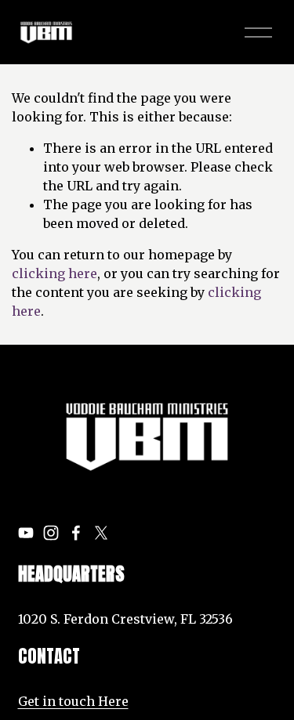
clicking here (54, 273)
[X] (101, 533)
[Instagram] (51, 533)
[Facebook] (76, 533)
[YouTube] (26, 533)
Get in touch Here (73, 701)
